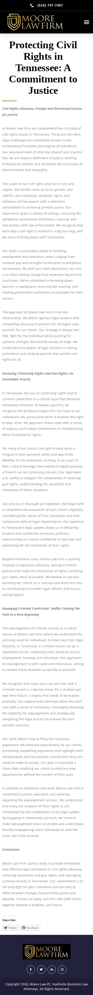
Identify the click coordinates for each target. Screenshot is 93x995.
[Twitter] (41, 969)
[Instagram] (62, 969)
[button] (86, 22)
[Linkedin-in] (52, 969)
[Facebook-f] (31, 969)
